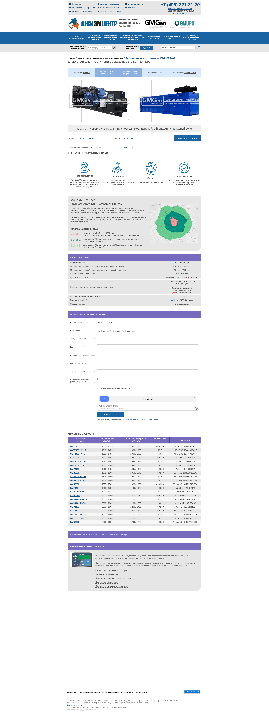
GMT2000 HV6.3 (77, 454)
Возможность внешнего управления (111, 586)
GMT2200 (74, 511)
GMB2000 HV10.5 (78, 477)
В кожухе (117, 331)
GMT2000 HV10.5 (78, 450)
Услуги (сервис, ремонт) (111, 11)
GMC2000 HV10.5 (78, 461)
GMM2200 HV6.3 (78, 503)
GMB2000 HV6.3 (77, 480)
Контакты (132, 7)
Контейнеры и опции (109, 7)
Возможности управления (107, 582)
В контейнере (130, 331)
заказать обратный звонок (180, 8)
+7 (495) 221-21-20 (180, 4)
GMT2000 (74, 446)
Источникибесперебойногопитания (192, 37)
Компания (76, 4)
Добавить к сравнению (193, 62)
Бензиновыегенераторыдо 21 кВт (110, 37)
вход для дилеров (192, 692)
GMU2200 (74, 522)
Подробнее (127, 147)
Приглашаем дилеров (112, 692)
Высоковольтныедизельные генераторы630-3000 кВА (132, 37)
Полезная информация (89, 692)
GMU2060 (74, 484)
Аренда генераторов (109, 4)
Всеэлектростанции (76, 38)
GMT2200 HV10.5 (78, 514)
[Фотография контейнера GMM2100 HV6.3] (169, 101)
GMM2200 (75, 495)
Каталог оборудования (82, 11)
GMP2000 (74, 469)
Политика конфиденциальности (81, 709)
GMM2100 (75, 488)
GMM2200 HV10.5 (78, 499)
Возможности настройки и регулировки (113, 578)
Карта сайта (141, 692)
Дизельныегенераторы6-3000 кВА (94, 37)
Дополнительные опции (114, 535)
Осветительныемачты (172, 38)
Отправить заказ (187, 138)
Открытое (105, 331)
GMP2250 (74, 507)
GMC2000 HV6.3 (77, 465)
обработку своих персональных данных (144, 420)
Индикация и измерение (106, 574)
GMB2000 (74, 473)
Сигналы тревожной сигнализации (111, 570)
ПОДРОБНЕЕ (147, 48)
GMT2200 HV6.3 (77, 518)
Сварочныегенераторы (154, 38)
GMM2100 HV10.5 (78, 492)
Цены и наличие (135, 4)
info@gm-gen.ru (180, 13)
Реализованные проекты (83, 7)
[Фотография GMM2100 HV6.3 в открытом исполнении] (99, 101)
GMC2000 (74, 458)
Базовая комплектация (83, 535)
